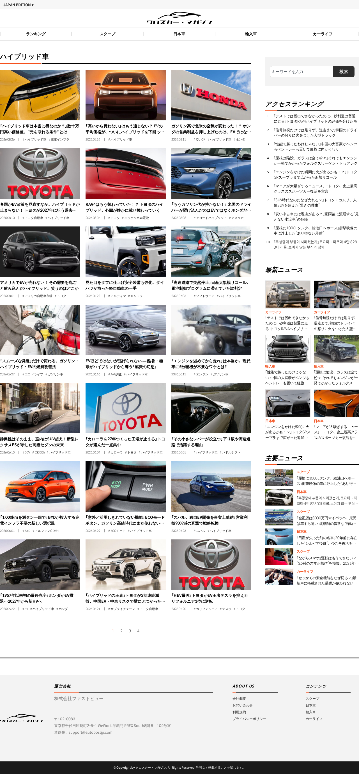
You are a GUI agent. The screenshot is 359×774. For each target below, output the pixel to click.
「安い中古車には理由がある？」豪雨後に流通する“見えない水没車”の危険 (316, 217)
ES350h (39, 452)
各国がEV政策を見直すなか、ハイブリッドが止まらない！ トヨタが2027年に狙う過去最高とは (40, 210)
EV (26, 609)
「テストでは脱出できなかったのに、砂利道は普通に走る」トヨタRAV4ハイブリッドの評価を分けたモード (315, 121)
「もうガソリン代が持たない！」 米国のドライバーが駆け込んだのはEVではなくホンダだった (211, 210)
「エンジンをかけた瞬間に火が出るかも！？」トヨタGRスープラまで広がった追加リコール (315, 175)
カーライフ (323, 33)
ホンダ (240, 139)
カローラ (117, 452)
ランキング (36, 33)
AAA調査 (116, 374)
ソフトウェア (205, 296)
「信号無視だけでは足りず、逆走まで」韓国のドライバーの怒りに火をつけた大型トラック (315, 133)
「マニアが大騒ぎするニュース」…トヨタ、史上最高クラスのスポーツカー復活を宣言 (315, 189)
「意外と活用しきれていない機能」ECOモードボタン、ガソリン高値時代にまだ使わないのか (125, 523)
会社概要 (239, 698)
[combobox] (301, 71)
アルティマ (118, 296)
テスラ (226, 609)
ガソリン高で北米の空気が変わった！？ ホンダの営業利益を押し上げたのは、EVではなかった (211, 131)
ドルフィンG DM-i (47, 531)
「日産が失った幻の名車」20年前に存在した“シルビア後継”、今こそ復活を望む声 (327, 543)
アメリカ (237, 218)
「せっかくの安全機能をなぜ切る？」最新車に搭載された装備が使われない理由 (327, 583)
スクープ (107, 33)
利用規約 (239, 712)
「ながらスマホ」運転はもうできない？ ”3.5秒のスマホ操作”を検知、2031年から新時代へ (327, 563)
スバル (200, 531)
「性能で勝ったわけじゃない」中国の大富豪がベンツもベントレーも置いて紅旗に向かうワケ (315, 147)
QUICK (200, 139)
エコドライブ (34, 374)
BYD (27, 531)
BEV (27, 452)
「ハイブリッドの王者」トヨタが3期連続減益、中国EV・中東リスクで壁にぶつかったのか (125, 601)
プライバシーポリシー (249, 719)
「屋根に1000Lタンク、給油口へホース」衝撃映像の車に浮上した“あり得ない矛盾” (315, 231)
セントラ (136, 296)
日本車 (179, 33)
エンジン (202, 374)
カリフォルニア (207, 609)
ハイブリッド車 (35, 139)
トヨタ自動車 (34, 218)
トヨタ (115, 218)
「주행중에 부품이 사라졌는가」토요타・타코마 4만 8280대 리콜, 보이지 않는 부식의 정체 (315, 245)
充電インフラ (60, 139)
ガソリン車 (55, 374)
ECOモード (118, 531)
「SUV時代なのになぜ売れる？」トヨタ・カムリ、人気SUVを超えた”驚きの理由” (315, 203)
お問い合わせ (243, 705)
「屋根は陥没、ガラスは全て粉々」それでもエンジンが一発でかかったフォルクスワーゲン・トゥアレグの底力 (316, 163)
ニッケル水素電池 (136, 218)
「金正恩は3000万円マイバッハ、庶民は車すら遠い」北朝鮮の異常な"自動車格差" (326, 523)
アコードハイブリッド (211, 218)
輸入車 (251, 33)
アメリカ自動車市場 (38, 296)
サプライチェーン (123, 609)
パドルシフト (231, 452)
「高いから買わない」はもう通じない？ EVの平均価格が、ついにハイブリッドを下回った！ (124, 131)
